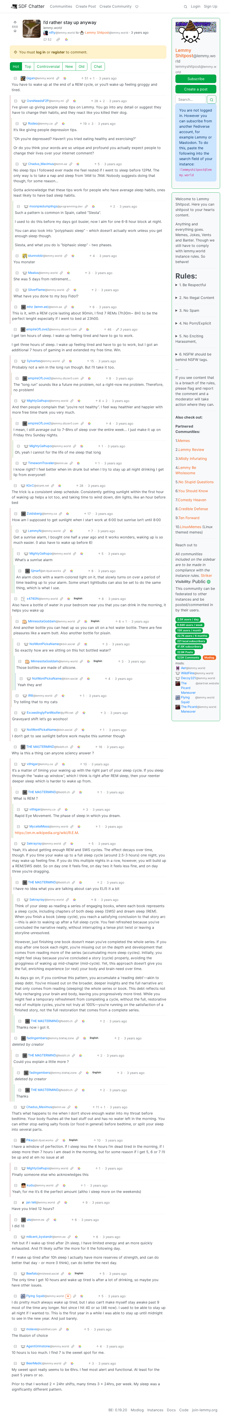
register (58, 52)
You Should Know (193, 491)
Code (183, 1410)
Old (81, 66)
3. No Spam (189, 310)
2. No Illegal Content (196, 297)
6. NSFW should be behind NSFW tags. (193, 357)
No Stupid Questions (196, 482)
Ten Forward (188, 518)
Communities (61, 6)
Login (195, 6)
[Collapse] (15, 78)
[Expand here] (32, 29)
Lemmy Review (191, 449)
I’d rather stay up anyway (69, 22)
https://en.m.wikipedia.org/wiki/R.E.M (46, 832)
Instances (155, 1410)
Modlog (209, 657)
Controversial (48, 66)
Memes (184, 440)
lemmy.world (52, 28)
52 (49, 39)
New (69, 66)
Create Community (116, 6)
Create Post (86, 6)
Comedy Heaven (192, 500)
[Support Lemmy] (136, 6)
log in (41, 52)
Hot (16, 66)
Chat (98, 66)
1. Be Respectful (192, 285)
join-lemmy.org (204, 1410)
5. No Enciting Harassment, (189, 339)
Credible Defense (193, 509)
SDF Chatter (31, 6)
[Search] (185, 6)
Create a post (196, 89)
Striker (206, 575)
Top (28, 66)
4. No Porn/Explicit (195, 323)
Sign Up (210, 6)
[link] (58, 39)
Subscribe (196, 79)
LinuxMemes (190, 527)
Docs (171, 1410)
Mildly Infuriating (193, 458)
